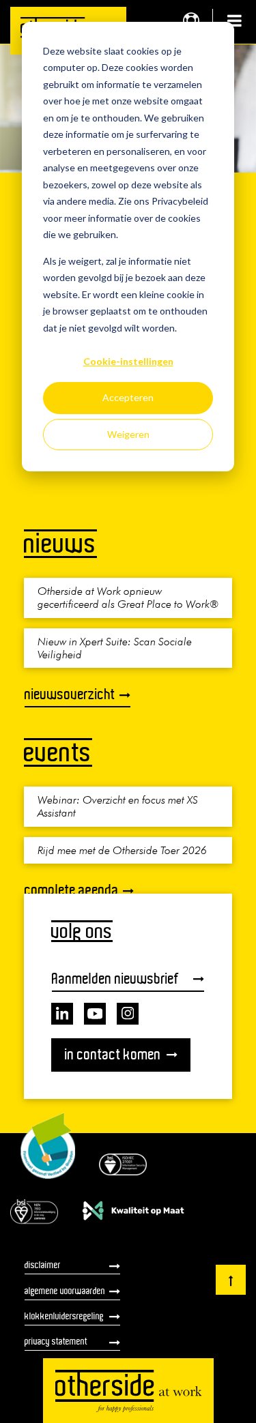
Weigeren (128, 434)
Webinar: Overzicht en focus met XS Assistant (118, 806)
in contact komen (113, 1054)
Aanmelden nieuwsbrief (115, 978)
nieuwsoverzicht (70, 694)
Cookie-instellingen (128, 361)
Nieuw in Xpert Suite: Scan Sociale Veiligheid (115, 647)
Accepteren (128, 397)
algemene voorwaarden (65, 1290)
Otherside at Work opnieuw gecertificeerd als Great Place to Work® (128, 597)
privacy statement (56, 1341)
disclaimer (43, 1264)
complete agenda (72, 889)
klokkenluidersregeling (64, 1315)
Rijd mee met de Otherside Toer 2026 (122, 850)
